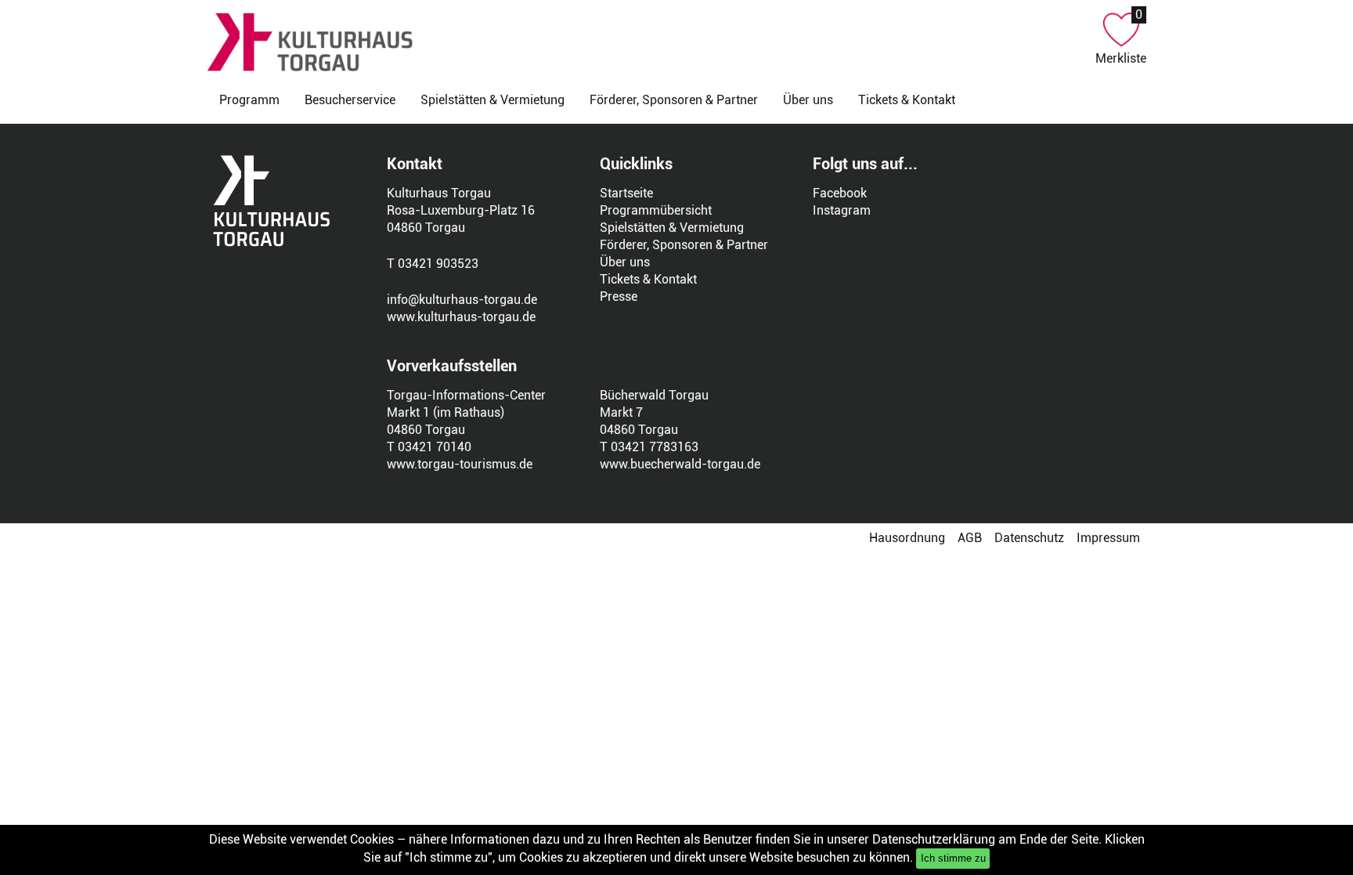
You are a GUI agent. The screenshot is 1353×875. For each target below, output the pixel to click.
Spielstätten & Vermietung (492, 99)
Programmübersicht (656, 210)
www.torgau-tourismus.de (459, 464)
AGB (970, 537)
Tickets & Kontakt (906, 99)
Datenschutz (1029, 537)
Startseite (626, 193)
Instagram (842, 210)
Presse (618, 296)
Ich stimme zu (953, 858)
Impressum (1108, 537)
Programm (249, 99)
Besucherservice (350, 99)
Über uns (808, 99)
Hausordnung (907, 537)
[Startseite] (651, 42)
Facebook (840, 193)
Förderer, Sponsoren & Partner (674, 99)
